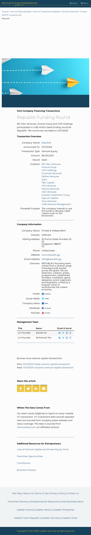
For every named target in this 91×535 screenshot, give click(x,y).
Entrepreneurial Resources (44, 501)
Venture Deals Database (21, 12)
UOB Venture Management (56, 204)
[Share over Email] (43, 388)
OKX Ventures (49, 192)
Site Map (17, 493)
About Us (28, 493)
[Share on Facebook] (20, 388)
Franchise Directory (18, 501)
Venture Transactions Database (46, 12)
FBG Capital (48, 182)
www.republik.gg (51, 255)
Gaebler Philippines (63, 510)
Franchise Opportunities (30, 456)
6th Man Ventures (51, 164)
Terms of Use (42, 493)
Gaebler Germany (50, 518)
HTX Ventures (49, 185)
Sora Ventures (49, 201)
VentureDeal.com (26, 427)
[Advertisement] (45, 39)
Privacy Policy (57, 493)
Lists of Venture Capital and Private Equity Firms (43, 449)
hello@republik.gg (51, 259)
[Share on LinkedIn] (35, 388)
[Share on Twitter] (28, 388)
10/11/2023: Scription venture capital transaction (48, 367)
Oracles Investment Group (56, 195)
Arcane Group (49, 167)
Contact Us (73, 493)
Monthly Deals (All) (70, 12)
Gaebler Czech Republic (26, 518)
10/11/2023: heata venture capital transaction (46, 364)
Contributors (23, 463)
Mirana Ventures (50, 189)
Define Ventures (50, 176)
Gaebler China (69, 518)
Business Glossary (26, 470)
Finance (5, 12)
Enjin (44, 179)
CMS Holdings (49, 170)
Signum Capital (50, 198)
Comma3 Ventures (52, 173)
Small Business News (72, 501)
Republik (46, 143)
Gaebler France (25, 510)
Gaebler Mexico (43, 510)
